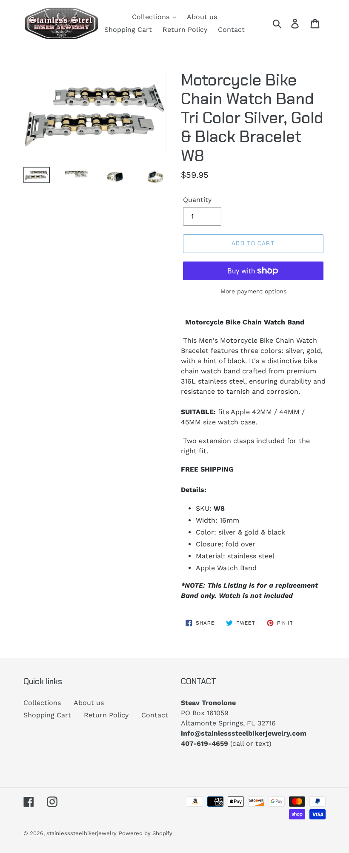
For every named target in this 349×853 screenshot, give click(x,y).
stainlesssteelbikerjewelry (81, 833)
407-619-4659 (204, 743)
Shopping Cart (47, 715)
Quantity (197, 200)
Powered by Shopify (145, 833)
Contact (154, 715)
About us (89, 703)
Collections (42, 703)
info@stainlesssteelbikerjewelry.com (243, 733)
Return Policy (106, 715)
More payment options (253, 291)
